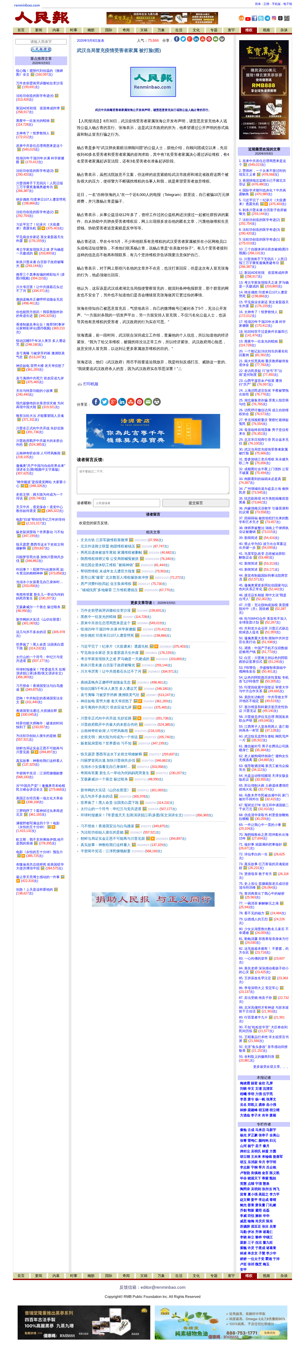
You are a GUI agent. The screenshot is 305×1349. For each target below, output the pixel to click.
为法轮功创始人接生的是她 (120, 832)
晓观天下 (254, 1178)
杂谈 (284, 30)
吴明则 (256, 1189)
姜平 (254, 1199)
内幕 (56, 30)
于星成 (260, 1248)
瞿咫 (258, 1210)
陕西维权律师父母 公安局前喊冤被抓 (128, 559)
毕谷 (243, 1178)
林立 (251, 1237)
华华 (266, 1216)
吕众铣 (271, 1167)
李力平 (274, 1194)
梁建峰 (253, 1110)
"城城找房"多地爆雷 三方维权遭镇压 (127, 590)
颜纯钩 (264, 1140)
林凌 (243, 1253)
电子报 (287, 4)
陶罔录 (245, 1189)
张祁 (251, 1264)
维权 (249, 30)
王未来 (256, 1156)
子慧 (262, 1253)
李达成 (264, 1199)
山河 (243, 1146)
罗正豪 (253, 1135)
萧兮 (251, 1099)
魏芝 (258, 1264)
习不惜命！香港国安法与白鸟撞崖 (125, 826)
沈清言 (268, 1088)
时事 (73, 30)
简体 (258, 4)
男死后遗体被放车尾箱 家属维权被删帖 (128, 552)
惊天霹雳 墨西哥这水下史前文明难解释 (130, 754)
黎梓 (258, 1237)
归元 (272, 1140)
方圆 (272, 1151)
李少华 (271, 1253)
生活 (178, 30)
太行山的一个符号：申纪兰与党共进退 (129, 809)
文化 (196, 30)
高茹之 (264, 1194)
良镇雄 (256, 1173)
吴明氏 (256, 1151)
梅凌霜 (245, 1083)
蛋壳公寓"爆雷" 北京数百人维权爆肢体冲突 (133, 577)
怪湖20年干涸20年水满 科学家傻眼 (126, 629)
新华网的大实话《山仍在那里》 (124, 790)
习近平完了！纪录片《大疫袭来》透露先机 (135, 646)
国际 (108, 30)
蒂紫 (265, 1178)
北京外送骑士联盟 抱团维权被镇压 (125, 546)
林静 (243, 1110)
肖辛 (265, 1115)
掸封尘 (245, 1151)
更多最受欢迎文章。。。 (271, 1066)
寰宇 (231, 30)
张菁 (243, 1140)
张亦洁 (267, 1189)
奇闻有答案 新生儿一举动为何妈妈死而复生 (133, 773)
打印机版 (90, 384)
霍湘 (268, 1259)
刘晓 (243, 1088)
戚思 (243, 1221)
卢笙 (243, 1264)
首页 (21, 30)
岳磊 (266, 1210)
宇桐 (254, 1167)
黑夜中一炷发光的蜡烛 (116, 617)
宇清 (258, 1183)
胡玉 (243, 1162)
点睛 (251, 1183)
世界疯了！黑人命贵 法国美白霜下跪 (127, 802)
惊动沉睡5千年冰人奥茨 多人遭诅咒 (126, 688)
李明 (251, 1094)
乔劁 (243, 1210)
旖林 (258, 1216)
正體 (266, 4)
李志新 (245, 1167)
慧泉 (266, 1183)
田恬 (251, 1216)
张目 (265, 1226)
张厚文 (271, 1099)
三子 (251, 1242)
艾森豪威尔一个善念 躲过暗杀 (122, 779)
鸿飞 (276, 1189)
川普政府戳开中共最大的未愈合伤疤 (128, 724)
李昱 (243, 1099)
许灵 (251, 1248)
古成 (251, 1130)
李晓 (243, 1237)
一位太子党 (256, 1259)
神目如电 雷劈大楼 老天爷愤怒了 (126, 701)
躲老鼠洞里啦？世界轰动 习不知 (124, 743)
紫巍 (243, 1248)
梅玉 (266, 1264)
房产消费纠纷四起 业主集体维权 (124, 584)
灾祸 (143, 30)
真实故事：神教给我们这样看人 (124, 845)
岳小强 (271, 1104)
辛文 (251, 1088)
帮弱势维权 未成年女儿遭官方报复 (125, 571)
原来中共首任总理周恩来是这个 (123, 623)
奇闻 (126, 30)
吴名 (243, 1104)
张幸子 (264, 1135)
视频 (266, 30)
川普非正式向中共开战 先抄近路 (127, 718)
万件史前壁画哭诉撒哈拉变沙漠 (123, 610)
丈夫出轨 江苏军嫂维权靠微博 (122, 540)
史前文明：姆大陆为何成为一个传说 (128, 737)
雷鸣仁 (253, 1140)
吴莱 (272, 1226)
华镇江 (268, 1237)
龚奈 (262, 1104)
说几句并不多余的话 (115, 796)
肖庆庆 (260, 1221)
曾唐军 (278, 1156)
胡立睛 (245, 1156)
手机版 (276, 4)
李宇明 (271, 1162)
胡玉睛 (264, 1110)
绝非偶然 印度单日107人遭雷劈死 (126, 635)
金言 (265, 1173)
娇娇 (243, 1259)
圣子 (258, 1146)
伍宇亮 (268, 1094)
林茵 (265, 1151)
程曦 (243, 1094)
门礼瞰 (271, 1205)
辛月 (262, 1162)
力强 (258, 1094)
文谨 (258, 1088)
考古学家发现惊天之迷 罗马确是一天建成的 (133, 659)
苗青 (243, 1194)
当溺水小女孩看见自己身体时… (124, 767)
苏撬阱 (245, 1226)
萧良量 (260, 1205)
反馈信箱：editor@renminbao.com (152, 1287)
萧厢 (272, 1115)
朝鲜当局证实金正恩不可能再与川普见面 (133, 838)
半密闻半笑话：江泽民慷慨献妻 (121, 851)
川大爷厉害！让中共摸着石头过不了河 (129, 671)
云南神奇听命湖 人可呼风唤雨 (123, 731)
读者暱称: (84, 503)
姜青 (251, 1205)
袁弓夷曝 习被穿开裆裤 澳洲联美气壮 (128, 695)
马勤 (243, 1232)
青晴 (272, 1199)
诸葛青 (271, 1248)
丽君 (254, 1083)
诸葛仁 (268, 1232)
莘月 (262, 1167)
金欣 (262, 1083)
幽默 (91, 30)
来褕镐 (267, 1156)
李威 (243, 1216)
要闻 (38, 30)
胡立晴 (274, 1110)
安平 (243, 1269)
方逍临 (245, 1115)
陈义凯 (274, 1173)
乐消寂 (253, 1162)
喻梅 (251, 1221)
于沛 (276, 1259)
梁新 (243, 1242)
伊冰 (251, 1232)
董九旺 (268, 1242)
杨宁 (251, 1146)
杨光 (243, 1135)
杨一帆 (260, 1099)
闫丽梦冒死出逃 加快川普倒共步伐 (126, 760)
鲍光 (243, 1205)
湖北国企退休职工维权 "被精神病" (125, 565)
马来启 (260, 1130)
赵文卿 (245, 1199)
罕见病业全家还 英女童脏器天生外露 (128, 653)
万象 (161, 30)
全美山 (274, 1135)
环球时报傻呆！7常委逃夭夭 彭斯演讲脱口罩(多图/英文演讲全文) (147, 815)
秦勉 (243, 1130)
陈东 (269, 1221)
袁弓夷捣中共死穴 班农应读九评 (126, 707)
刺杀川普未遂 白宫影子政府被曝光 (126, 665)
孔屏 (269, 1083)
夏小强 (253, 1194)
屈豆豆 (256, 1226)
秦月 (266, 1146)
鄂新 (251, 1210)
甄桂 (272, 1178)
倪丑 (258, 1242)
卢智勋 (245, 1173)
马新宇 (271, 1130)
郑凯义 (253, 1104)
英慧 (243, 1183)
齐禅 (258, 1232)
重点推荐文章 (41, 58)
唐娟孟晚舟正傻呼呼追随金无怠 (124, 682)
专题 (213, 30)
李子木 (256, 1115)
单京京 (253, 1253)
